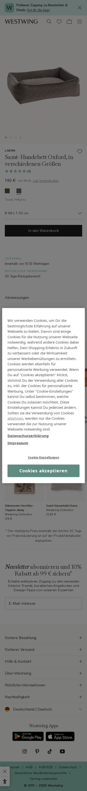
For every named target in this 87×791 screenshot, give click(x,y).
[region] (43, 395)
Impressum (17, 442)
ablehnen (15, 418)
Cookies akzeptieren (43, 471)
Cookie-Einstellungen (43, 457)
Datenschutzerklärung (28, 435)
